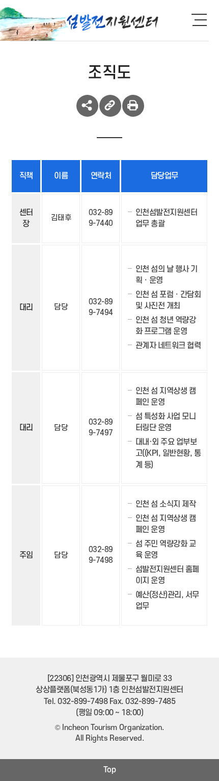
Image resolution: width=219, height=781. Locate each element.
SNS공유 (87, 106)
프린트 (133, 106)
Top (109, 769)
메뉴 (203, 19)
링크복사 (110, 106)
